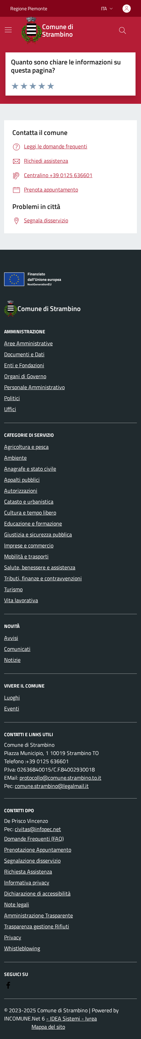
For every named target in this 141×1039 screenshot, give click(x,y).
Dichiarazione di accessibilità (37, 893)
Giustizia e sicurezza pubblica (38, 534)
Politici (12, 398)
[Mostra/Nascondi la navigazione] (8, 30)
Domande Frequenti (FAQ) (34, 838)
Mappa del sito (48, 1027)
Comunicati (17, 649)
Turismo (13, 589)
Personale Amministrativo (34, 387)
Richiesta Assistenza (28, 871)
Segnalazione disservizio (32, 860)
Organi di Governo (25, 376)
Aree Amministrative (28, 343)
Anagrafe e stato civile (30, 469)
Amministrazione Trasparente (38, 915)
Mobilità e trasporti (26, 556)
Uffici (10, 409)
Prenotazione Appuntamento (37, 849)
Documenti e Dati (24, 354)
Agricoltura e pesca (26, 447)
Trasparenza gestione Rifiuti (36, 926)
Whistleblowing (22, 948)
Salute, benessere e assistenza (39, 567)
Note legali (16, 904)
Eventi (11, 708)
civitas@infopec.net (38, 829)
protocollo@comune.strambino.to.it (60, 778)
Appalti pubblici (22, 479)
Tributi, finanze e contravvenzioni (43, 578)
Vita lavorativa (21, 600)
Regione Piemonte (28, 8)
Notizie (12, 660)
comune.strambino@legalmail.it (52, 786)
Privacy (12, 937)
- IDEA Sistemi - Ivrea (71, 1018)
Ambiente (15, 458)
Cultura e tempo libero (30, 512)
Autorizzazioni (20, 490)
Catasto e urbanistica (28, 501)
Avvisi (11, 638)
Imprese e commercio (28, 545)
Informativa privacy (26, 882)
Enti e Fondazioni (24, 365)
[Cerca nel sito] (122, 30)
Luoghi (12, 697)
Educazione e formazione (33, 523)
